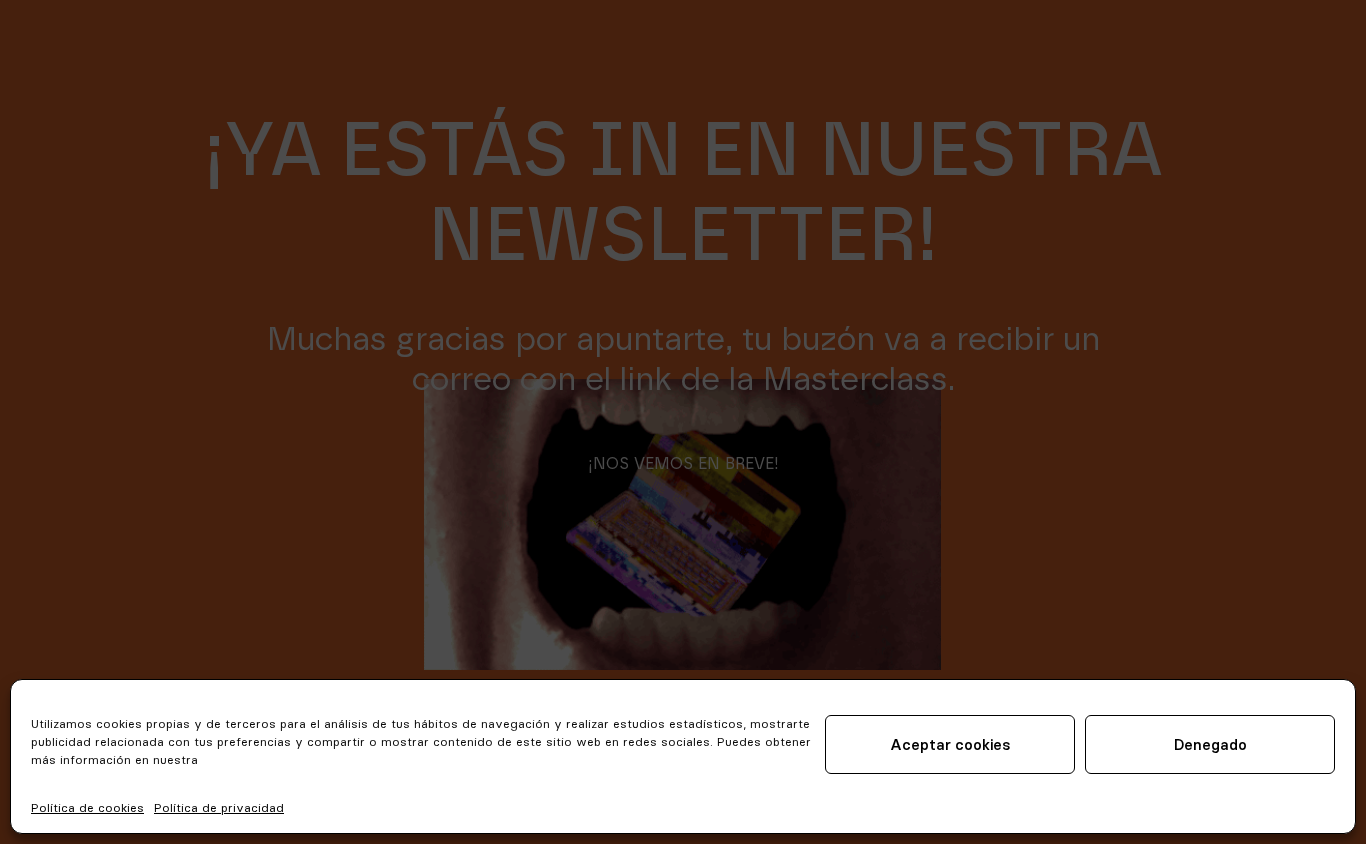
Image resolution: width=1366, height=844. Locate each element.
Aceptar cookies (950, 744)
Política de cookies (87, 807)
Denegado (1210, 744)
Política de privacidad (219, 807)
